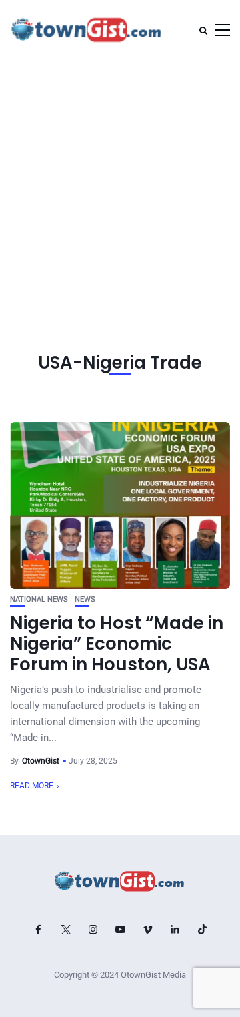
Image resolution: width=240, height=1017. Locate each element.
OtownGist (40, 761)
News (85, 599)
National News (39, 599)
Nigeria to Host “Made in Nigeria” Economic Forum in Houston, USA (116, 643)
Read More (31, 785)
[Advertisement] (120, 187)
